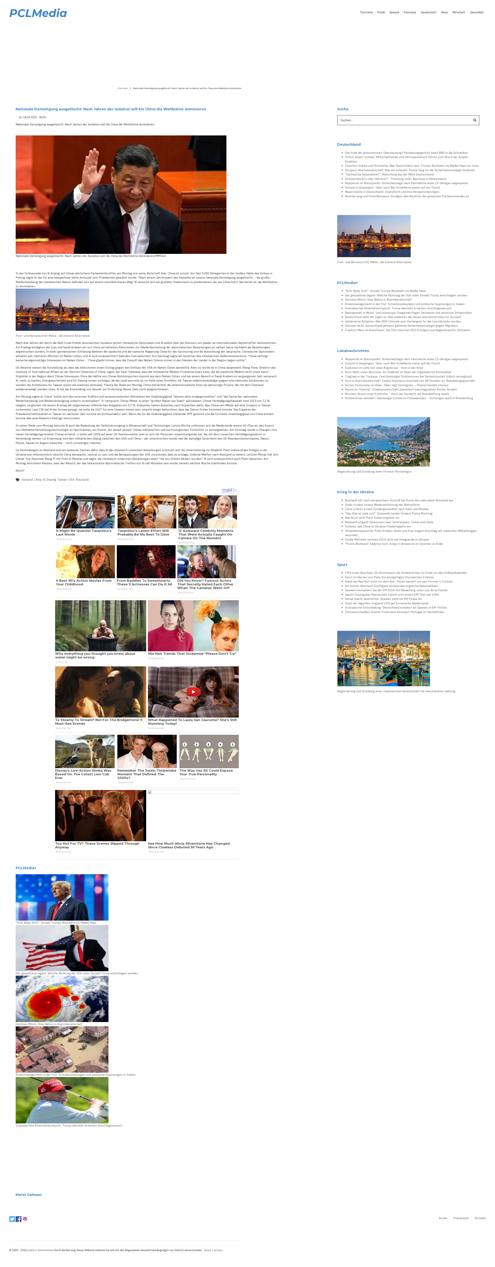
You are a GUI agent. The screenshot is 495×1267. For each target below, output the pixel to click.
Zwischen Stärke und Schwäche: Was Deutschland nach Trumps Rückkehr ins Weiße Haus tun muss (412, 166)
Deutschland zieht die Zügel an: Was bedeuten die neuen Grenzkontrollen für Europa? (403, 317)
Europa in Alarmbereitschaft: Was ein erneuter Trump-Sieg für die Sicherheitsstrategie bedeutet (410, 170)
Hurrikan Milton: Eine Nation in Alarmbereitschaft (49, 1024)
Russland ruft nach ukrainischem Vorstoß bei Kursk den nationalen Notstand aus (399, 500)
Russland (82, 479)
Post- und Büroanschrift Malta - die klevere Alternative (53, 336)
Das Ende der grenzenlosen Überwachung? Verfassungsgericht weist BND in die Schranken (406, 153)
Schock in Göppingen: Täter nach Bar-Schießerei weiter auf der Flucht (392, 187)
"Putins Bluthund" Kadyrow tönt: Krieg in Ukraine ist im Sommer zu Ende (394, 544)
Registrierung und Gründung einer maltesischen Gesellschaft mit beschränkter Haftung (396, 691)
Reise (444, 12)
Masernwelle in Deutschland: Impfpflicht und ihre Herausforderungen (392, 192)
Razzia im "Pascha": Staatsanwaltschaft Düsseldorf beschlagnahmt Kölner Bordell (401, 389)
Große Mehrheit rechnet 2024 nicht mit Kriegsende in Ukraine (387, 539)
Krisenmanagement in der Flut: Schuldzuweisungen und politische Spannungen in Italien (75, 1075)
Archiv (443, 1218)
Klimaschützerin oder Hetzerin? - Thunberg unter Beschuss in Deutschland (395, 179)
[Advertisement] (247, 52)
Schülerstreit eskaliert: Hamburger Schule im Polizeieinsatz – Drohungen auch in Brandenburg (409, 398)
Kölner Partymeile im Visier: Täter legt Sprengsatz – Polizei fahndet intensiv (396, 385)
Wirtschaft (458, 12)
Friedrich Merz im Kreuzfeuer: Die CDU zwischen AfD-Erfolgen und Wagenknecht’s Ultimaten (407, 330)
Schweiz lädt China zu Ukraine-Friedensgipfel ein (378, 526)
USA (71, 479)
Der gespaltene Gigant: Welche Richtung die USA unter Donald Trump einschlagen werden (77, 973)
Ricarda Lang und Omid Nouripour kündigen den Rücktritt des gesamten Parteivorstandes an (407, 196)
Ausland (394, 12)
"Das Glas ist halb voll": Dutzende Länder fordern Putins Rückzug (389, 513)
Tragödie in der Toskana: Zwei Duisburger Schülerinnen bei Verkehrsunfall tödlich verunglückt (408, 376)
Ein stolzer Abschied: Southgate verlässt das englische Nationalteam (391, 586)
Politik (381, 12)
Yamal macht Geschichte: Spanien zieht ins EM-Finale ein (383, 599)
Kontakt (480, 1218)
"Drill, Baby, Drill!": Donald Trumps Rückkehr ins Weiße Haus (56, 922)
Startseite (366, 12)
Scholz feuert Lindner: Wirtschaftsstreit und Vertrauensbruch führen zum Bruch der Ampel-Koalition (407, 159)
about (207, 1250)
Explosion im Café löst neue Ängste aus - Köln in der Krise (384, 368)
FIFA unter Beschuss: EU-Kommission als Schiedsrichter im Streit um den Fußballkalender (406, 573)
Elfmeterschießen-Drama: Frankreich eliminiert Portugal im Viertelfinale (394, 612)
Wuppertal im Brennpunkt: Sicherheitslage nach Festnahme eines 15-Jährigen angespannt (406, 183)
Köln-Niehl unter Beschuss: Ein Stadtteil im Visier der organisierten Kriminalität (398, 372)
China (38, 479)
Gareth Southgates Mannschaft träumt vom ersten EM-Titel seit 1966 (392, 594)
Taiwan (62, 479)
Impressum (461, 1218)
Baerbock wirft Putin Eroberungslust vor (372, 518)
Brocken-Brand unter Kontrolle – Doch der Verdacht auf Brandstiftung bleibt (397, 394)
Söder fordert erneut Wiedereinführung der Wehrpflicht (382, 505)
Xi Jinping (49, 479)
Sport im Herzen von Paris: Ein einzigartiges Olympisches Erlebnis (389, 577)
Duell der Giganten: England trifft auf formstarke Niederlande (386, 603)
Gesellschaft (429, 12)
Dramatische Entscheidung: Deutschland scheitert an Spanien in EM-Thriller (396, 607)
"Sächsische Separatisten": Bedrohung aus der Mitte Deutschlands (389, 174)
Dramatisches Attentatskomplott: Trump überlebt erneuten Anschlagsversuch (69, 1125)
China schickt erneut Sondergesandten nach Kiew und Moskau (387, 509)
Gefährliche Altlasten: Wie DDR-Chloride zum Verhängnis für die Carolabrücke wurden (403, 321)
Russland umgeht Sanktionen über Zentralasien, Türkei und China (389, 522)
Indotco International (40, 1250)
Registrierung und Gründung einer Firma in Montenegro (374, 471)
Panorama (410, 12)
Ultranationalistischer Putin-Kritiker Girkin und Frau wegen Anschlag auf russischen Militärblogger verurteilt (411, 533)
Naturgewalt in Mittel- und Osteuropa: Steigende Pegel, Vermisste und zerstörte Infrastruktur (408, 313)
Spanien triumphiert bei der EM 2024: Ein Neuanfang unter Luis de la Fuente (396, 590)
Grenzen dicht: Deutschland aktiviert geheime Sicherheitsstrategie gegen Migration (401, 325)
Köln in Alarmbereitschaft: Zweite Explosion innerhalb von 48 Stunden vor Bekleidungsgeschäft (410, 381)
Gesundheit (477, 12)
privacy (218, 1250)
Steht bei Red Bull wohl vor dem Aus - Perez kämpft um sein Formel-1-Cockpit (398, 581)
